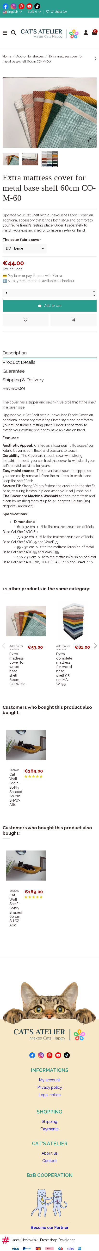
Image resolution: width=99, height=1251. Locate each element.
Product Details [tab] (19, 362)
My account (49, 1080)
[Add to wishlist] (26, 320)
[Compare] (42, 616)
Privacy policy (49, 1087)
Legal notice (49, 1095)
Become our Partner (49, 1227)
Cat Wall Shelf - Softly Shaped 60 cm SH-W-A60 (15, 789)
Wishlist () (58, 11)
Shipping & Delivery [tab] (23, 379)
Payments (50, 1129)
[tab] (50, 389)
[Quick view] (42, 625)
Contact (49, 1160)
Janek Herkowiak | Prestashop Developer (43, 1240)
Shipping (49, 1121)
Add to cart (53, 306)
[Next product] (95, 59)
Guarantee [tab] (14, 371)
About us (50, 1153)
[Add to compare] (73, 320)
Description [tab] (15, 352)
